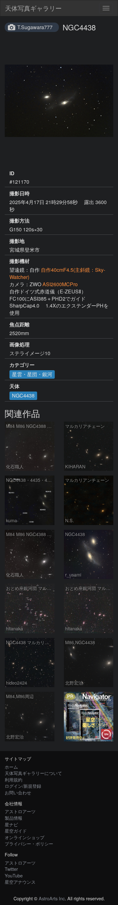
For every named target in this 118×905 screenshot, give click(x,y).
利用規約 (13, 779)
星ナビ (11, 824)
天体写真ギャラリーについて (33, 773)
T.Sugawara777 (35, 27)
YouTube (14, 875)
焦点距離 (19, 324)
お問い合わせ (18, 792)
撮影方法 (19, 220)
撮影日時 (19, 193)
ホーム (11, 766)
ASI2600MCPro (60, 284)
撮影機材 (19, 261)
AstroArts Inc (52, 898)
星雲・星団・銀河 (32, 374)
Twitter (11, 869)
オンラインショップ (24, 837)
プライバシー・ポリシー (29, 843)
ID (11, 173)
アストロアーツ (20, 811)
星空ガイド (16, 830)
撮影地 (17, 241)
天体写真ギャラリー (33, 8)
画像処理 (19, 344)
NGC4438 (23, 395)
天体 (14, 386)
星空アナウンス (20, 881)
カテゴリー (22, 364)
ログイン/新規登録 (23, 785)
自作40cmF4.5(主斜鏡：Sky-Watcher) (57, 273)
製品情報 (13, 817)
